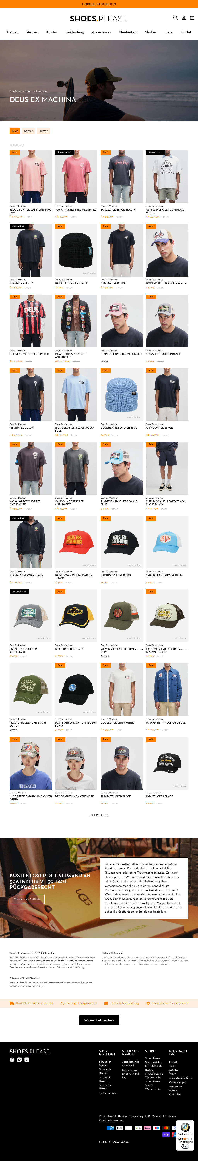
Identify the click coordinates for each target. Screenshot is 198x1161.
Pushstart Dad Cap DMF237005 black (75, 724)
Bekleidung (74, 32)
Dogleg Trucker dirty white (166, 283)
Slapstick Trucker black (163, 354)
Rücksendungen (177, 1082)
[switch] (185, 1146)
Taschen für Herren (105, 1087)
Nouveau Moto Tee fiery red (29, 354)
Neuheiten (108, 4)
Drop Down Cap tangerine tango (73, 577)
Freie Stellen (175, 1087)
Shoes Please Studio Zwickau (153, 1060)
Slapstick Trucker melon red (121, 354)
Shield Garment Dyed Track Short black (165, 503)
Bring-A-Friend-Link (131, 1076)
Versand (156, 1116)
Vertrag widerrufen (174, 1092)
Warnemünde (20, 964)
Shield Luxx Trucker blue (164, 575)
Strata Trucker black (116, 796)
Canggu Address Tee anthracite (69, 503)
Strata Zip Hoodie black (26, 575)
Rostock (90, 961)
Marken (151, 32)
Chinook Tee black (159, 427)
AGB (147, 1116)
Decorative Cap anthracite (74, 796)
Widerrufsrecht (107, 1116)
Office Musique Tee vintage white (165, 211)
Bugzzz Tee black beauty (118, 209)
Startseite (16, 91)
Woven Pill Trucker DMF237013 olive (122, 651)
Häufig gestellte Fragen (173, 1070)
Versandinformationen (180, 1078)
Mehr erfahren (27, 899)
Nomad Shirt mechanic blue (166, 722)
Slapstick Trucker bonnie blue (119, 503)
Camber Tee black (113, 283)
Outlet (186, 32)
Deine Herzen (129, 1070)
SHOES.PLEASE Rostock (154, 1068)
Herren (32, 32)
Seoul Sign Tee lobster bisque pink (30, 211)
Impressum (169, 1116)
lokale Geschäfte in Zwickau (71, 961)
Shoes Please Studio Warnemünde (152, 1085)
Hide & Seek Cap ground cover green (31, 798)
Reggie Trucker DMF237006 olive (28, 724)
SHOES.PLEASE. (119, 1142)
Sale (168, 32)
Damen (12, 32)
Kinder (51, 32)
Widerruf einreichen (99, 1020)
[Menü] (191, 1122)
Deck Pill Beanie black (71, 283)
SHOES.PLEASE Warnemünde (154, 1076)
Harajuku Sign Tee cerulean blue (75, 429)
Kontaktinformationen (111, 1120)
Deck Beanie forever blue (119, 427)
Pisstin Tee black (21, 427)
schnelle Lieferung (44, 961)
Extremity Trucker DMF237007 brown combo (167, 651)
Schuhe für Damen (105, 1064)
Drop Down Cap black (116, 575)
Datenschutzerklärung (130, 1116)
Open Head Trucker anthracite (23, 651)
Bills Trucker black (69, 649)
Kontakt (172, 1062)
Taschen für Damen (105, 1071)
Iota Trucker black (159, 796)
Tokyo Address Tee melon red (76, 209)
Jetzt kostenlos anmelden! (130, 1064)
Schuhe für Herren (105, 1079)
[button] (175, 17)
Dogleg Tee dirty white (117, 722)
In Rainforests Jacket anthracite (70, 356)
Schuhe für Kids (107, 1093)
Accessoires (101, 32)
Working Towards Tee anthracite (25, 503)
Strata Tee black (21, 283)
